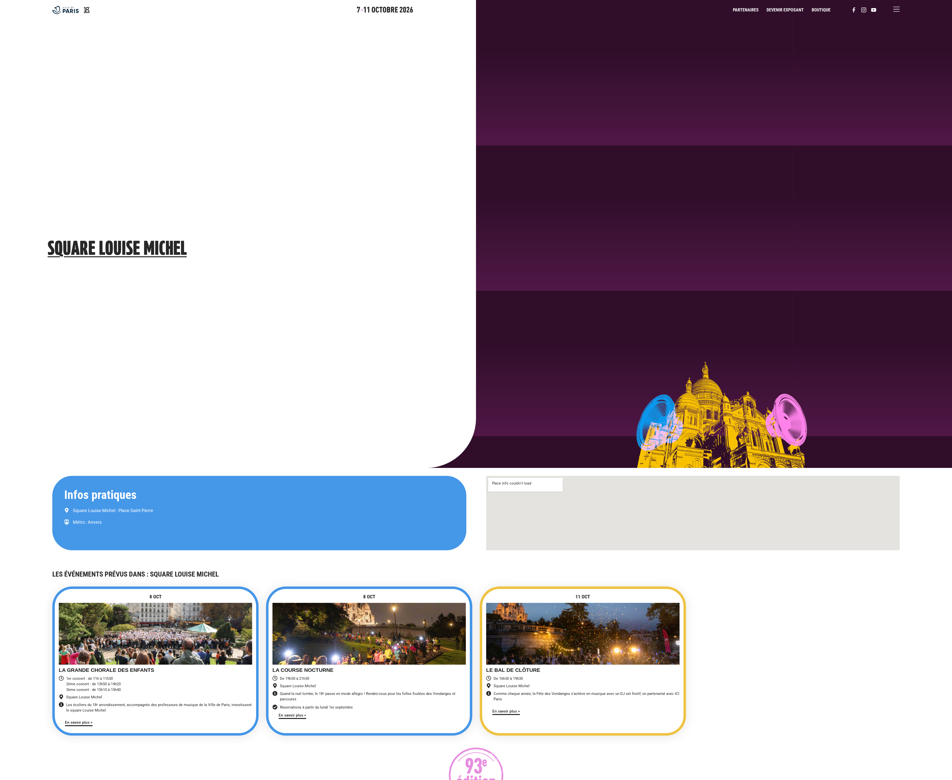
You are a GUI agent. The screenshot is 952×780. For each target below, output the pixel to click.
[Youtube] (874, 10)
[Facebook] (854, 10)
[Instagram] (864, 10)
